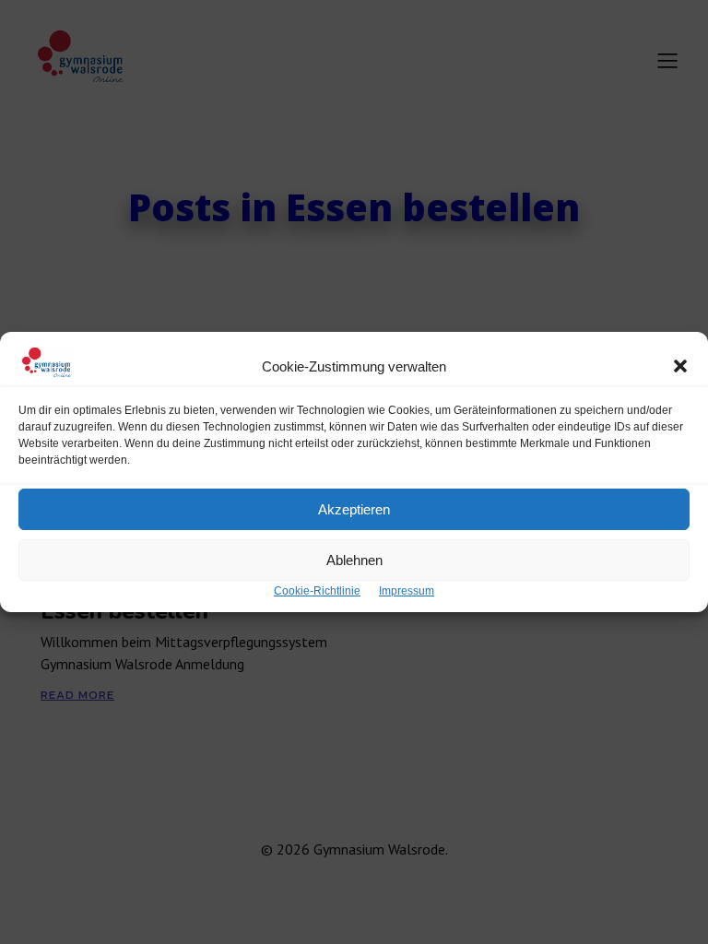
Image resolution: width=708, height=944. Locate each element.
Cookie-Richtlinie (317, 590)
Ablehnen (354, 560)
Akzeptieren (354, 509)
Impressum (406, 590)
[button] (680, 366)
